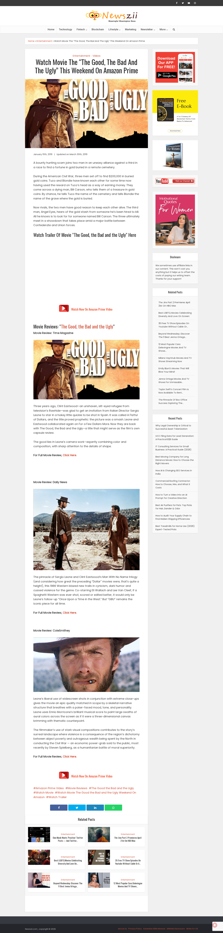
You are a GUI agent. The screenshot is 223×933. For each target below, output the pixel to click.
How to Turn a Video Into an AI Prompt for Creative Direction (171, 496)
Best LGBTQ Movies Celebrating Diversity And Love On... (68, 862)
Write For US (192, 928)
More (163, 29)
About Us (122, 928)
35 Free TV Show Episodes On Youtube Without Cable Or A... (128, 862)
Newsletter (147, 29)
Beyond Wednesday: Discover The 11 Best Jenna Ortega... (67, 885)
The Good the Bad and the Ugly (112, 788)
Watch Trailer (58, 797)
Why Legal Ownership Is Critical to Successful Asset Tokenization (173, 427)
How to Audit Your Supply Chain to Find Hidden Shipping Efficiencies (173, 517)
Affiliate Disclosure (176, 928)
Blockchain (98, 29)
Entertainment (44, 41)
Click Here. (70, 455)
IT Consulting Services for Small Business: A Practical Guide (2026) (173, 448)
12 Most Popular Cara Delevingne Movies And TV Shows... (127, 885)
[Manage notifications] (214, 925)
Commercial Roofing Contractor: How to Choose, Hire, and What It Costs (172, 484)
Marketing (130, 29)
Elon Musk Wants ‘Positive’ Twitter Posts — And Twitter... (68, 839)
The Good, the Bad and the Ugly (87, 326)
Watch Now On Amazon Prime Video (91, 309)
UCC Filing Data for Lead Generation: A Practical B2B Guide (174, 437)
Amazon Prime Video (50, 788)
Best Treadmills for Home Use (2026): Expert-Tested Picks (175, 528)
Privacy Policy (135, 928)
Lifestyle (113, 29)
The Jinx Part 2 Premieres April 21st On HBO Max (127, 839)
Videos (96, 56)
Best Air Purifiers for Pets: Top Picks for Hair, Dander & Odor (173, 507)
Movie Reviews (77, 788)
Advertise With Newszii (154, 928)
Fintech (81, 29)
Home (51, 29)
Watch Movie (44, 792)
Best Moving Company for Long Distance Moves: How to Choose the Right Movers (174, 460)
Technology (65, 29)
